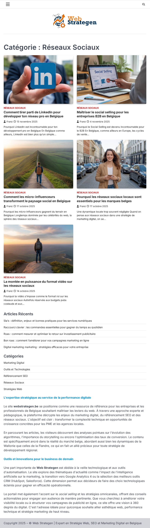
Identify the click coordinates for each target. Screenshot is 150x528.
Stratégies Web (13, 389)
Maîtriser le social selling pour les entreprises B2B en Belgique (103, 114)
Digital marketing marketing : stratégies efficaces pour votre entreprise (46, 347)
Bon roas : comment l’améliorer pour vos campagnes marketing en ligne (46, 340)
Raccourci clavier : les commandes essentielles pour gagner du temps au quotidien (53, 327)
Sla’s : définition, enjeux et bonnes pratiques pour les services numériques (48, 320)
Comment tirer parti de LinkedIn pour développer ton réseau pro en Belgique (33, 114)
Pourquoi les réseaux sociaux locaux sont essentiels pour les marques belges (109, 199)
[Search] (143, 4)
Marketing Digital (14, 362)
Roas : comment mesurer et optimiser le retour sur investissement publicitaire (49, 333)
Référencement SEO (16, 375)
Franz (10, 121)
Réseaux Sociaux (15, 108)
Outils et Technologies (17, 369)
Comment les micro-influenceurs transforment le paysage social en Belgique (37, 199)
